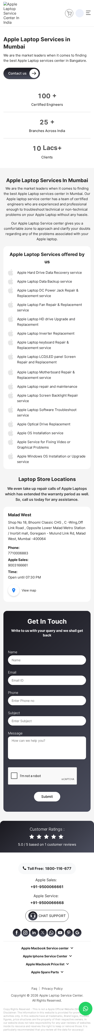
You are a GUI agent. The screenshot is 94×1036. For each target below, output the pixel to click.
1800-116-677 (58, 868)
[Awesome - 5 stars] (61, 837)
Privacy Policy (52, 988)
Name (12, 652)
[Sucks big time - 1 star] (32, 837)
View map (29, 590)
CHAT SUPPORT (52, 916)
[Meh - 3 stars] (46, 837)
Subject (14, 713)
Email (12, 672)
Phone (13, 693)
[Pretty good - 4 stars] (54, 837)
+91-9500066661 (47, 886)
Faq (34, 988)
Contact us (17, 73)
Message (15, 733)
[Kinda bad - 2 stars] (39, 837)
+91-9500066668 (47, 902)
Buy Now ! (69, 13)
